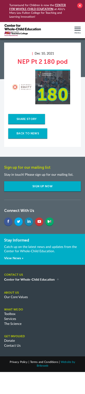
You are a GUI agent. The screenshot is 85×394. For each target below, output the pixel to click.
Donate (9, 340)
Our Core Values (16, 297)
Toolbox (9, 314)
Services (10, 319)
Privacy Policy (18, 362)
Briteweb (42, 365)
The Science (12, 323)
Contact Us (12, 345)
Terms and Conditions (44, 362)
